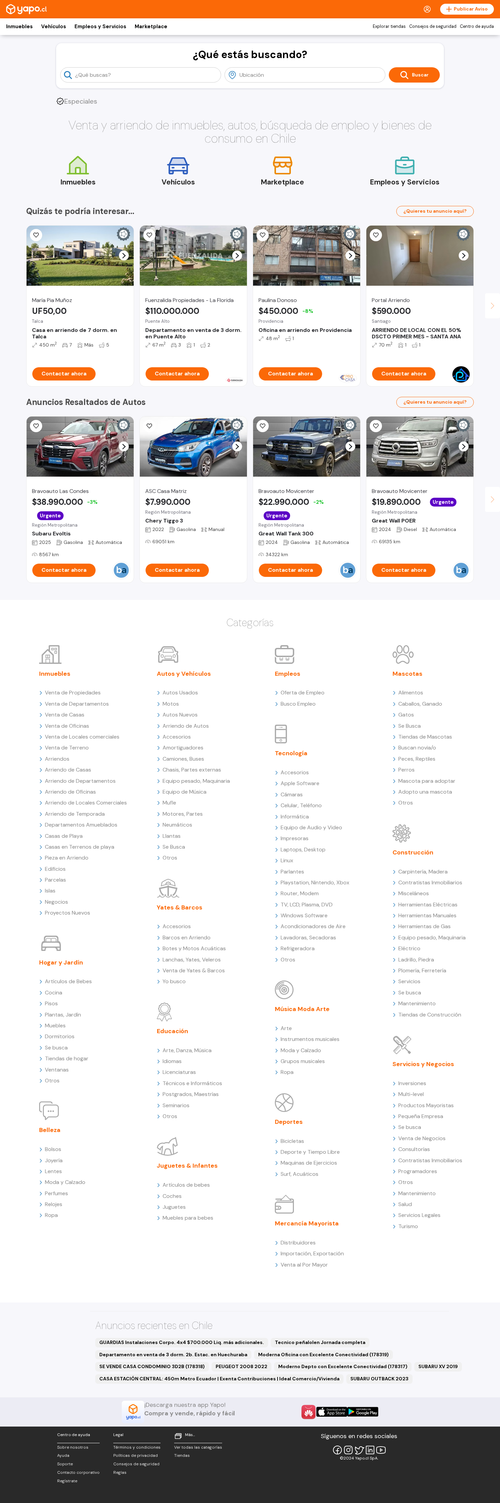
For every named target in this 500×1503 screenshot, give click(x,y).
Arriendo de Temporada (75, 813)
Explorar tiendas (389, 26)
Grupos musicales (303, 1061)
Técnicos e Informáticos (192, 1083)
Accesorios (177, 736)
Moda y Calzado (65, 1182)
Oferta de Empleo (302, 692)
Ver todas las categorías (198, 1447)
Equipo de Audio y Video (311, 827)
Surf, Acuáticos (299, 1174)
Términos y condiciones (137, 1447)
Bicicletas (292, 1141)
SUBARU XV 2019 (438, 1366)
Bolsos (53, 1149)
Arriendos (57, 758)
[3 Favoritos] (262, 235)
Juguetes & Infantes (187, 1166)
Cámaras (292, 794)
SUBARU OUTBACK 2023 (379, 1379)
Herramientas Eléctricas (427, 904)
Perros (406, 769)
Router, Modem (300, 893)
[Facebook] (337, 1450)
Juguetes (174, 1206)
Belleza (50, 1130)
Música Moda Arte (302, 1009)
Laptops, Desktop (303, 849)
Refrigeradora (298, 948)
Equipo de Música (184, 791)
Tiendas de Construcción (429, 1014)
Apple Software (300, 783)
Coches (172, 1196)
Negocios (56, 901)
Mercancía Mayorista (307, 1223)
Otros (52, 1080)
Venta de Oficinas (67, 725)
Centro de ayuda (477, 26)
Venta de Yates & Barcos (194, 970)
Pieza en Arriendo (66, 857)
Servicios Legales (419, 1215)
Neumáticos (177, 824)
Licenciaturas (179, 1072)
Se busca (56, 1047)
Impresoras (295, 838)
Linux (287, 860)
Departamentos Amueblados (81, 824)
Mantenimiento (417, 1003)
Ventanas (57, 1069)
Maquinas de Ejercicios (309, 1162)
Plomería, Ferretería (422, 970)
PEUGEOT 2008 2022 (241, 1366)
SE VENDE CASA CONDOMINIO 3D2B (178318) (152, 1366)
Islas (50, 890)
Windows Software (304, 915)
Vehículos (53, 26)
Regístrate (67, 1481)
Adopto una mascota (425, 791)
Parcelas (55, 879)
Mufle (169, 802)
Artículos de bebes (186, 1184)
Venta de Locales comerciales (82, 736)
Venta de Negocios (422, 1138)
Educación (172, 1031)
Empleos (287, 674)
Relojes (53, 1204)
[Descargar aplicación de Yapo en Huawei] (308, 1412)
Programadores (417, 1171)
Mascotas (407, 674)
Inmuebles (19, 26)
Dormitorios (59, 1036)
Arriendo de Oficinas (70, 791)
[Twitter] (359, 1450)
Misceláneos (413, 893)
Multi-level (411, 1094)
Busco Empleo (298, 703)
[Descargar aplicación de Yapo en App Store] (331, 1412)
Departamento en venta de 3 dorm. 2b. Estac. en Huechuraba (173, 1354)
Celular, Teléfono (301, 805)
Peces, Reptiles (416, 758)
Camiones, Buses (183, 758)
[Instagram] (348, 1450)
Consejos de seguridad (432, 26)
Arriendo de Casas (68, 769)
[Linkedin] (370, 1450)
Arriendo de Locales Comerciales (86, 802)
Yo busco (174, 981)
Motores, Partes (183, 813)
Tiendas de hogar (66, 1058)
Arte (286, 1028)
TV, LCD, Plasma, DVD (307, 904)
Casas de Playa (64, 835)
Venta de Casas (64, 714)
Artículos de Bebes (68, 981)
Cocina (53, 992)
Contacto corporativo (78, 1472)
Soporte (65, 1464)
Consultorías (414, 1149)
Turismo (408, 1226)
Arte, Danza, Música (187, 1050)
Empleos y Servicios (100, 26)
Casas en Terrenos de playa (79, 846)
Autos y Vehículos (184, 674)
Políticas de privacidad (135, 1455)
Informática (295, 816)
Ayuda (63, 1455)
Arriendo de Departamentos (80, 780)
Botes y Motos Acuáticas (194, 948)
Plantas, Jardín (63, 1014)
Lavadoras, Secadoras (308, 937)
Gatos (406, 714)
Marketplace (151, 26)
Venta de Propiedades (73, 692)
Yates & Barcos (179, 907)
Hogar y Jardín (61, 962)
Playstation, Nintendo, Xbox (315, 882)
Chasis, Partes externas (192, 769)
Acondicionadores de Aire (313, 926)
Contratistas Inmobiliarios (430, 882)
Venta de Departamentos (77, 703)
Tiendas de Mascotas (425, 736)
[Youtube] (381, 1450)
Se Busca (174, 846)
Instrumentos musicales (310, 1039)
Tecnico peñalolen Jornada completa (320, 1342)
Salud (405, 1204)
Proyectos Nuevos (67, 912)
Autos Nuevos (180, 714)
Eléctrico (409, 948)
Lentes (53, 1171)
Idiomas (172, 1061)
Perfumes (56, 1193)
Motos (171, 703)
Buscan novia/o (417, 747)
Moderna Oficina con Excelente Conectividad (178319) (323, 1354)
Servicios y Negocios (423, 1064)
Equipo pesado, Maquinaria (196, 780)
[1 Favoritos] (149, 235)
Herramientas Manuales (427, 915)
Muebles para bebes (188, 1217)
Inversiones (412, 1083)
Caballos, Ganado (420, 703)
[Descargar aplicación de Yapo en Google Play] (362, 1412)
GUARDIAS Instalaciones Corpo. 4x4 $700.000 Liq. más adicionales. (181, 1342)
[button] (124, 256)
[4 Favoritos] (149, 426)
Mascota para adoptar (426, 780)
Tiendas (182, 1455)
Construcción (413, 852)
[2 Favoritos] (262, 426)
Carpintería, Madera (423, 871)
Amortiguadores (183, 747)
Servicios (409, 981)
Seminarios (176, 1105)
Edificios (55, 868)
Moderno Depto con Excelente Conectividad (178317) (342, 1366)
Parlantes (292, 871)
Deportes (289, 1122)
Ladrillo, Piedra (416, 959)
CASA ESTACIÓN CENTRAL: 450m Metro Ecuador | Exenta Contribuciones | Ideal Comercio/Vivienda (219, 1379)
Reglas (120, 1472)
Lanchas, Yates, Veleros (192, 959)
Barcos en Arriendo (187, 937)
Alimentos (410, 692)
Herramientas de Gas (424, 926)
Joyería (54, 1160)
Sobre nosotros (72, 1447)
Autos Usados (180, 692)
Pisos (51, 1003)
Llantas (172, 835)
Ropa (51, 1215)
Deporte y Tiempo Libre (310, 1151)
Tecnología (291, 753)
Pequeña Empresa (420, 1116)
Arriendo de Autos (186, 725)
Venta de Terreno (67, 747)
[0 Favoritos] (36, 235)
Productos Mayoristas (426, 1105)
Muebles (55, 1025)
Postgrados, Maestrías (191, 1094)
